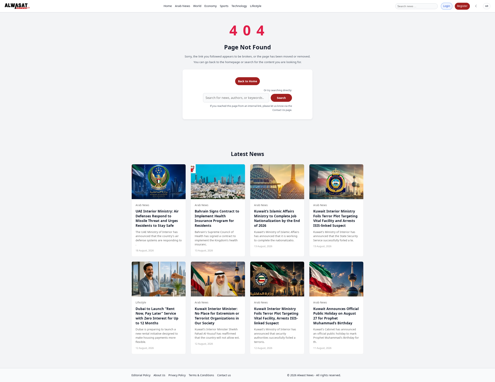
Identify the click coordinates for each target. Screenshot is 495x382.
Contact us (224, 375)
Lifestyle (255, 6)
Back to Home (247, 81)
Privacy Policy (177, 375)
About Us (159, 375)
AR (486, 6)
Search (281, 98)
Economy (210, 6)
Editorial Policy (140, 375)
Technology (239, 6)
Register (462, 6)
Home (168, 6)
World (197, 6)
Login (446, 6)
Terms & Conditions (201, 375)
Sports (224, 6)
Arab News (182, 6)
